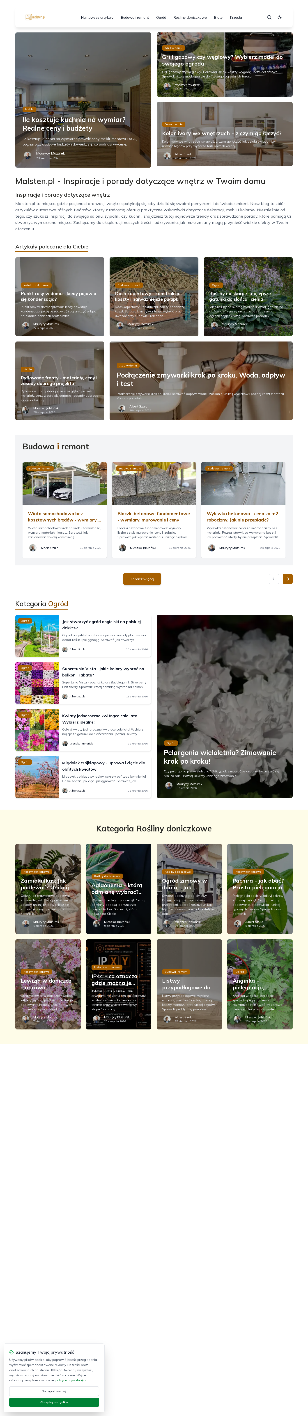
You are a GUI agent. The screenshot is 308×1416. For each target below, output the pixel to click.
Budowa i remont (135, 17)
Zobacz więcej (142, 579)
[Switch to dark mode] (280, 17)
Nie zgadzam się (54, 1391)
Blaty (218, 17)
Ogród (161, 17)
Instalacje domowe (36, 285)
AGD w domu (173, 48)
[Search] (269, 17)
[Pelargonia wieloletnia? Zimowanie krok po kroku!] (225, 706)
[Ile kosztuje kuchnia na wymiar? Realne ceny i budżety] (83, 100)
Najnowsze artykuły (97, 17)
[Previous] (274, 579)
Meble (29, 109)
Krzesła (236, 17)
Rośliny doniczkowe (190, 17)
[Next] (288, 579)
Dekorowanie (174, 124)
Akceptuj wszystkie (54, 1402)
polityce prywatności (70, 1380)
